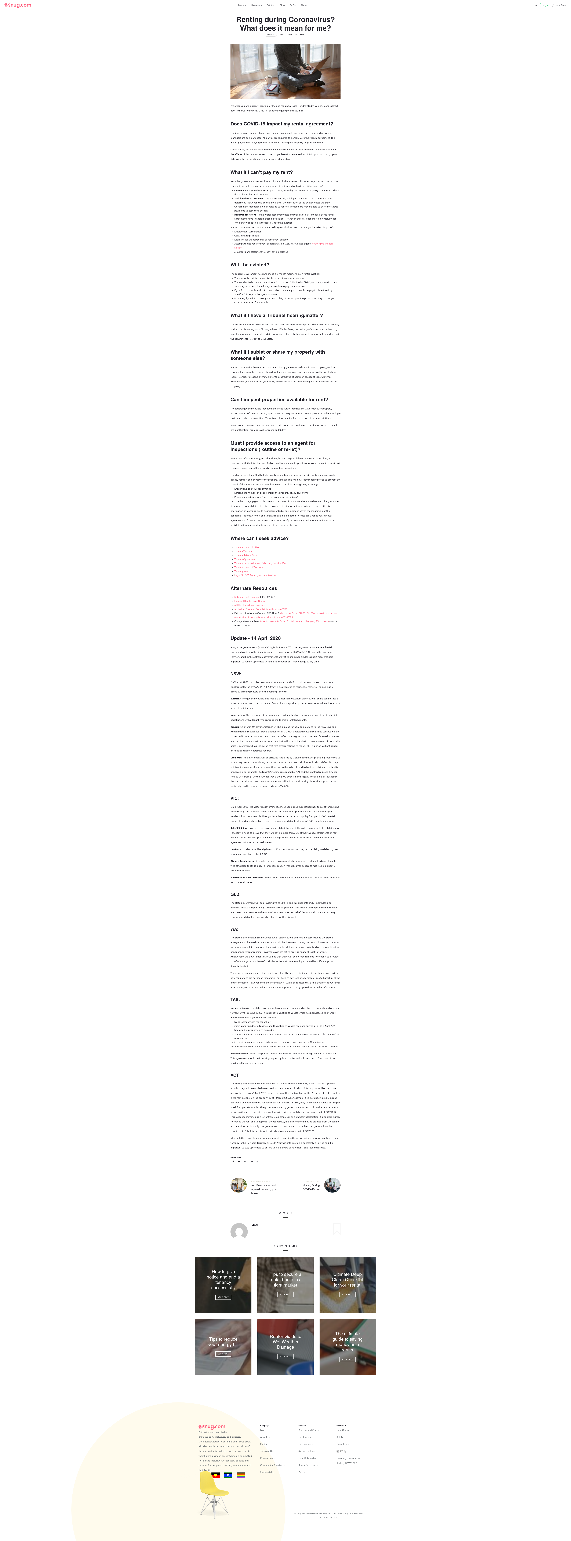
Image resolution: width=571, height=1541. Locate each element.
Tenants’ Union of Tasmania (248, 567)
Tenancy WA (241, 571)
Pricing (270, 5)
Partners (302, 1472)
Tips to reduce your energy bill (223, 1341)
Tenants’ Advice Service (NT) (249, 554)
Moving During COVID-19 (313, 1185)
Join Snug (561, 5)
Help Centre (343, 1429)
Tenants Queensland (245, 559)
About (304, 5)
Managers (256, 5)
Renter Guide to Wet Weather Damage (285, 1341)
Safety (340, 1436)
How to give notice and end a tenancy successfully (223, 1279)
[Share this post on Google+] (251, 1161)
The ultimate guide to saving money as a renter (347, 1341)
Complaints (343, 1443)
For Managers (305, 1443)
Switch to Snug (306, 1450)
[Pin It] (245, 1161)
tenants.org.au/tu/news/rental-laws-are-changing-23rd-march (294, 621)
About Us (265, 1436)
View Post (223, 1297)
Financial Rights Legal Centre (250, 600)
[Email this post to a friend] (256, 1161)
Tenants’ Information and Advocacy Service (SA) (260, 563)
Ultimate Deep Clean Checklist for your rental (347, 1279)
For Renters (304, 1436)
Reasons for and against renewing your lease (258, 1187)
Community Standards (272, 1465)
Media (263, 1443)
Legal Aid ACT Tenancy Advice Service (255, 575)
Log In (545, 5)
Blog (282, 5)
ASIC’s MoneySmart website (249, 604)
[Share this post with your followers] (239, 1161)
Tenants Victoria (243, 550)
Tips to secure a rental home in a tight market (285, 1279)
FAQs (292, 5)
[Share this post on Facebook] (233, 1161)
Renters (241, 5)
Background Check (308, 1429)
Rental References (308, 1465)
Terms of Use (267, 1450)
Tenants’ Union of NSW (246, 546)
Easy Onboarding (307, 1457)
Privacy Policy (268, 1457)
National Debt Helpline (246, 596)
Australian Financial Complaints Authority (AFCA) (260, 609)
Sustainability (267, 1472)
